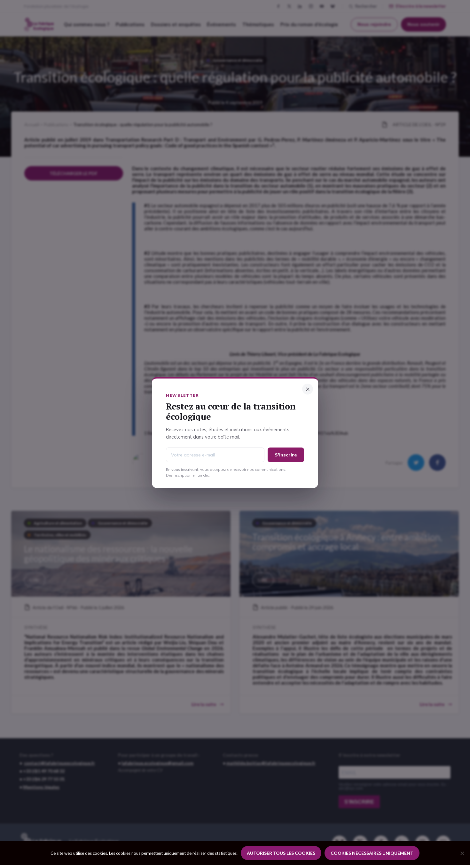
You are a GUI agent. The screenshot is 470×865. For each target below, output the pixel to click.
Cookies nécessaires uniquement (372, 853)
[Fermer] (307, 389)
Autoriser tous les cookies (281, 853)
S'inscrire (286, 455)
